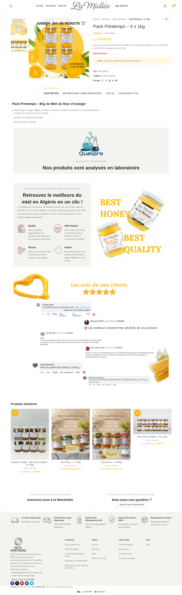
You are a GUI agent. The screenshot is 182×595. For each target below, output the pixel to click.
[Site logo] (91, 6)
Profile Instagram (126, 545)
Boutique (106, 19)
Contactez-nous (125, 554)
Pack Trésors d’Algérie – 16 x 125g (152, 437)
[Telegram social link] (116, 81)
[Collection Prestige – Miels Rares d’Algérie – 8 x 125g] (30, 434)
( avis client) (109, 33)
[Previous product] (163, 19)
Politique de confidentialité (76, 561)
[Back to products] (166, 19)
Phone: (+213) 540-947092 (23, 580)
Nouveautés (124, 549)
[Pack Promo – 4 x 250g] (71, 434)
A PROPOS (69, 540)
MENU (95, 540)
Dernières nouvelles (127, 558)
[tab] (51, 92)
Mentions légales (72, 549)
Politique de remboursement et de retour (76, 567)
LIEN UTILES (124, 540)
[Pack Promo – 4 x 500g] (111, 434)
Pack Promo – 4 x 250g (71, 462)
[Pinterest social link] (109, 81)
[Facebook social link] (102, 81)
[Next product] (169, 19)
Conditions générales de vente (75, 555)
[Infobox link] (26, 521)
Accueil (96, 19)
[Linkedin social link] (113, 81)
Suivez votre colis (99, 558)
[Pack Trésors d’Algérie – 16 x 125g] (152, 421)
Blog (94, 554)
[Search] (10, 6)
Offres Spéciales (119, 19)
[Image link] (18, 544)
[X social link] (106, 81)
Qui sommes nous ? (73, 545)
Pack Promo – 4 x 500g (111, 462)
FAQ (148, 540)
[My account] (165, 6)
